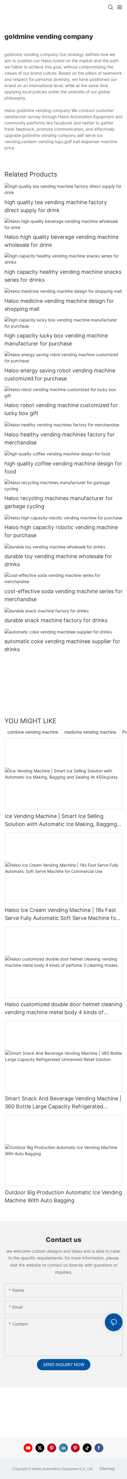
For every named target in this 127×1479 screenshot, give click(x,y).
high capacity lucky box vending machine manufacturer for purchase (56, 339)
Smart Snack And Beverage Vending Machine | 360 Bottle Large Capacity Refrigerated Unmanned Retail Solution (63, 1102)
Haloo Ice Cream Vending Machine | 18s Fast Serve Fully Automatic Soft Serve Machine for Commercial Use (61, 914)
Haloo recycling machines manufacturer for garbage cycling (58, 502)
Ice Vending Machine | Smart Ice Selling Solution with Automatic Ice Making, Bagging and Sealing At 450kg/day (61, 820)
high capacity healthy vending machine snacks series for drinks (62, 276)
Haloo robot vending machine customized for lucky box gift (61, 409)
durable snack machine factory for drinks (56, 620)
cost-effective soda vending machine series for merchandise (63, 595)
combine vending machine (32, 731)
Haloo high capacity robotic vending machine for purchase (61, 531)
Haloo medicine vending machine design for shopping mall (59, 305)
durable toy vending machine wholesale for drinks (58, 560)
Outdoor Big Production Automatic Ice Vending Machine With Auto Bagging (63, 1196)
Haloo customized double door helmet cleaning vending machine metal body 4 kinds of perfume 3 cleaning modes (63, 1008)
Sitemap (106, 1468)
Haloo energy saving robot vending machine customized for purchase (59, 374)
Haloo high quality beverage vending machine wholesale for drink (61, 241)
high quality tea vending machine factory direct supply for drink (55, 206)
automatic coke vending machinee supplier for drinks (62, 645)
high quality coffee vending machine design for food (63, 467)
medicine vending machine (90, 731)
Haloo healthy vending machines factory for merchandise (59, 438)
